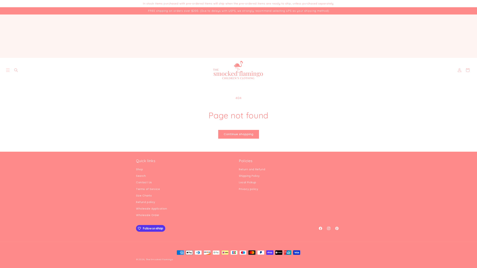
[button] (8, 70)
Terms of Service (148, 189)
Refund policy (145, 202)
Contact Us (144, 182)
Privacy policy (248, 189)
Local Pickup (247, 182)
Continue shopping (238, 134)
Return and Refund (252, 169)
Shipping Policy (249, 176)
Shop (139, 169)
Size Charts (144, 195)
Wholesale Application (151, 208)
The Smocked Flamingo (159, 259)
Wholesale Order (147, 215)
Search (141, 176)
